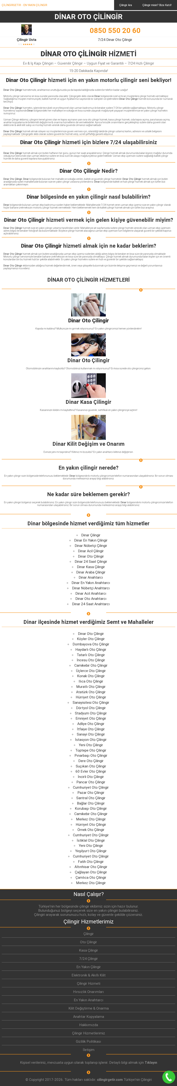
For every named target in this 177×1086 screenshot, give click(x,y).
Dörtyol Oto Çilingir (91, 708)
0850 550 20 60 (115, 30)
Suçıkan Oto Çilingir (91, 766)
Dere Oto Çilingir (91, 761)
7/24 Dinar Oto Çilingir (115, 40)
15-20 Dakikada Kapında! (88, 71)
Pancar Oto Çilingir (90, 782)
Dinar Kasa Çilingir (91, 567)
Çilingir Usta (26, 40)
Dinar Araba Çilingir (90, 572)
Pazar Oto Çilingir (90, 793)
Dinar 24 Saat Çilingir (91, 561)
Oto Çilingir (88, 942)
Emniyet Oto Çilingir (91, 718)
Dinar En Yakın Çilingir (91, 540)
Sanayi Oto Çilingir (91, 734)
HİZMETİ (89, 54)
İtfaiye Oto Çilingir (91, 729)
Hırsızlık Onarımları (88, 992)
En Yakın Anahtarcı (88, 1000)
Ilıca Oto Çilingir (91, 681)
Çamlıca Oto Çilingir (91, 877)
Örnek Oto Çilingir (90, 830)
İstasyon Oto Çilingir (91, 740)
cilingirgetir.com (110, 1080)
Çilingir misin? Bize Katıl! (157, 5)
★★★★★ (28, 44)
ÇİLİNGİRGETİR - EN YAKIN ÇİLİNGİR (24, 5)
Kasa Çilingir (88, 950)
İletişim (88, 1050)
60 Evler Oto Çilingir (91, 771)
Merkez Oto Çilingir (91, 819)
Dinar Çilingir (90, 535)
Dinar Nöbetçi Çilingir (91, 546)
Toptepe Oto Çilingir (90, 750)
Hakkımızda (88, 1025)
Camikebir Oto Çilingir (91, 665)
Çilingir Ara (125, 5)
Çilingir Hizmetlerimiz (88, 1033)
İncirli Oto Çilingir (91, 777)
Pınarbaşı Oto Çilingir (90, 755)
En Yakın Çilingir (88, 967)
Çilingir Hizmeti (88, 983)
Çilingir (88, 934)
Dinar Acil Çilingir (91, 551)
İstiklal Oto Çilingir (91, 840)
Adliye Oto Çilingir (90, 724)
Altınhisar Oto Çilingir (90, 867)
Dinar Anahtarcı (91, 577)
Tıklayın (151, 1062)
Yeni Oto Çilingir (91, 745)
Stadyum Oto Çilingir (91, 713)
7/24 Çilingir (88, 959)
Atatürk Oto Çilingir (91, 692)
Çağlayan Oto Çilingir (91, 872)
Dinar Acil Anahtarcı (90, 593)
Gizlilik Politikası (88, 1041)
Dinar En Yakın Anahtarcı (91, 583)
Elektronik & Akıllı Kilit (89, 975)
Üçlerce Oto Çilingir (91, 671)
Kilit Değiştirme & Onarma (88, 1008)
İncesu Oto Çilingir (91, 660)
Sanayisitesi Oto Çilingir (91, 702)
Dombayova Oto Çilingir (91, 644)
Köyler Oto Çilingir (91, 639)
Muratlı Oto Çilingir (91, 687)
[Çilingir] (88, 938)
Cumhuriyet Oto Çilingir (91, 787)
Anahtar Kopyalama (88, 1017)
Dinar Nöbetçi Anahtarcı (91, 588)
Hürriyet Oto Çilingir (91, 697)
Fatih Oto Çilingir (91, 862)
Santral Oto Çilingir (90, 798)
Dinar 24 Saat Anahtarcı (91, 604)
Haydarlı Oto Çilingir (90, 649)
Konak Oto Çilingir (91, 676)
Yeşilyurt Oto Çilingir (91, 851)
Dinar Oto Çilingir (91, 556)
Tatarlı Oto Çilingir (91, 655)
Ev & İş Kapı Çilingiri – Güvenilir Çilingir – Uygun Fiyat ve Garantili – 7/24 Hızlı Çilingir (88, 63)
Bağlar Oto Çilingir (91, 803)
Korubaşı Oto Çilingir (91, 808)
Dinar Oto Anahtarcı (90, 599)
